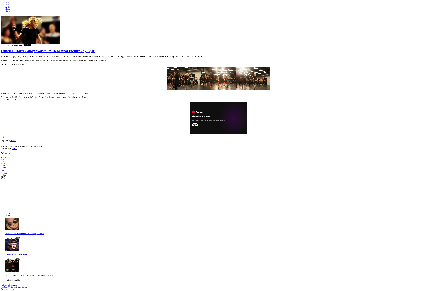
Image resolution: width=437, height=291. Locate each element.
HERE (14, 149)
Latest (7, 213)
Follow (3, 167)
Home (3, 15)
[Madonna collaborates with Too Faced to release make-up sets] (12, 271)
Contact (8, 11)
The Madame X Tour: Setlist (16, 254)
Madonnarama (10, 3)
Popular (8, 215)
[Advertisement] (18, 194)
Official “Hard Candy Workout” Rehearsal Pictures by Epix (48, 51)
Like (2, 161)
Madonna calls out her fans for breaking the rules (24, 234)
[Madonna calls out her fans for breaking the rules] (12, 230)
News (7, 9)
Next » (13, 141)
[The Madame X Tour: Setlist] (12, 250)
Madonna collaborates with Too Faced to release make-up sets (29, 275)
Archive (8, 7)
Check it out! (83, 93)
